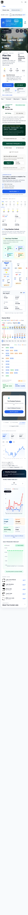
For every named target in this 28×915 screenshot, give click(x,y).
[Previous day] (5, 483)
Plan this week (20, 147)
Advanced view (16, 10)
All (13, 442)
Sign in (9, 163)
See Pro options (14, 411)
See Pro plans (13, 191)
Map (3, 6)
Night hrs (15, 323)
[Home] (2, 2)
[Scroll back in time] (2, 333)
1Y (10, 442)
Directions (8, 85)
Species (24, 99)
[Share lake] (21, 31)
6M (7, 442)
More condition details (7, 95)
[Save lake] (25, 31)
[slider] (14, 341)
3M (3, 442)
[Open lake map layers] (17, 31)
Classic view (5, 10)
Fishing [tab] (9, 113)
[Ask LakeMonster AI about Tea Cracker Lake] (24, 75)
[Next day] (22, 483)
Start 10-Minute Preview (14, 408)
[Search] (22, 2)
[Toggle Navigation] (25, 2)
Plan (2, 99)
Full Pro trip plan (14, 152)
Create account (18, 162)
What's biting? (9, 147)
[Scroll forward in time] (25, 333)
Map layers (16, 99)
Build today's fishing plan (13, 143)
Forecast (8, 99)
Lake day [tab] (20, 113)
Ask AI (21, 85)
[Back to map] (2, 36)
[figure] (14, 502)
